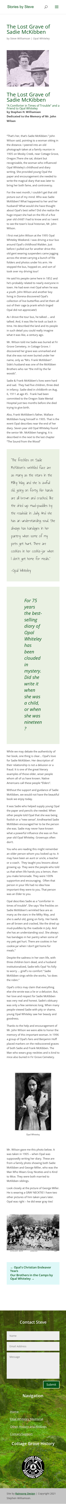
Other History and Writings (28, 1426)
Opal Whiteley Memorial (26, 1419)
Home (14, 1412)
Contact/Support (21, 1434)
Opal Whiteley (41, 38)
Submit (51, 1384)
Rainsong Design (25, 1493)
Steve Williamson (20, 38)
